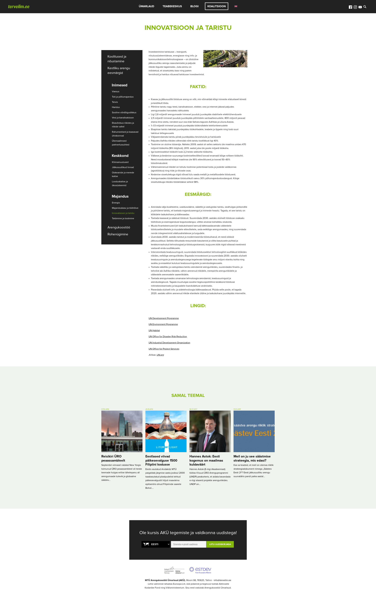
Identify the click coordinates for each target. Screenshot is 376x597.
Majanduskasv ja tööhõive (125, 208)
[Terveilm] (18, 6)
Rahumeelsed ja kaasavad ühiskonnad (125, 134)
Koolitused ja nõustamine (117, 59)
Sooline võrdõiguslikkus (124, 112)
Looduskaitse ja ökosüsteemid (120, 183)
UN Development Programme (164, 318)
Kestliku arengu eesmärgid (119, 71)
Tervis (115, 102)
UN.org (160, 355)
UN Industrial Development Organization (169, 343)
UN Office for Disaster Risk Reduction (168, 336)
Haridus (116, 107)
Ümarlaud (146, 6)
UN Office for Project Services (164, 349)
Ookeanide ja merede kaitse (123, 174)
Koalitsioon (216, 6)
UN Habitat (154, 330)
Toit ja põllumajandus (123, 97)
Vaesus (115, 91)
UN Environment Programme (163, 324)
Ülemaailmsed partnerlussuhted (120, 143)
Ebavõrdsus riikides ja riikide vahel (123, 125)
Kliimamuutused (120, 162)
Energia (116, 203)
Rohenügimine (118, 234)
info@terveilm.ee (222, 580)
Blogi (194, 6)
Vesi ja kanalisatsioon (123, 117)
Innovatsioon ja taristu (123, 213)
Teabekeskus (172, 6)
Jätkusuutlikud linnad (123, 167)
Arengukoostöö (119, 227)
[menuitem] (236, 6)
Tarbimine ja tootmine (123, 218)
